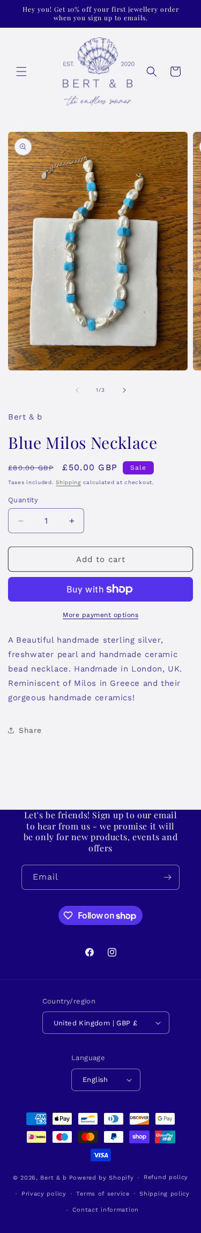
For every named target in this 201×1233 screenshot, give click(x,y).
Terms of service (102, 1193)
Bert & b (53, 1177)
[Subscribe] (167, 877)
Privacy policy (43, 1193)
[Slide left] (77, 390)
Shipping (68, 482)
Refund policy (166, 1177)
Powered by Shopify (101, 1177)
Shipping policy (164, 1193)
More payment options (100, 615)
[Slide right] (124, 390)
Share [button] (30, 730)
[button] (21, 71)
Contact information (105, 1209)
